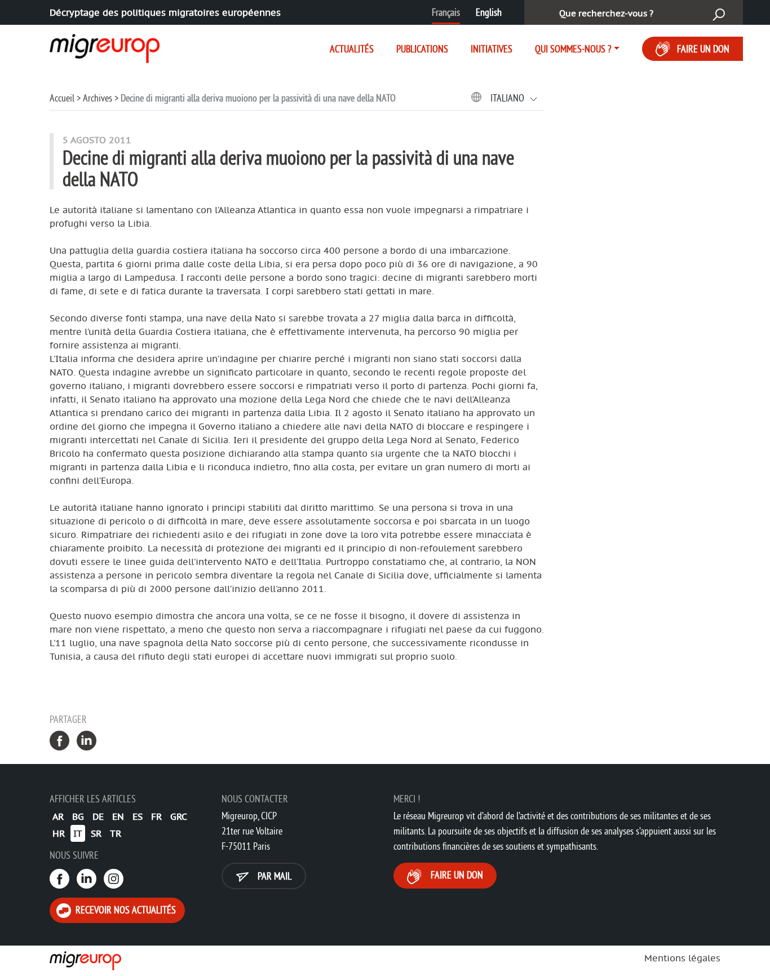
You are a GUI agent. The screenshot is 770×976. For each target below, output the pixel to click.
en (118, 816)
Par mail (273, 875)
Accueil (62, 97)
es (137, 816)
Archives (97, 97)
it (77, 833)
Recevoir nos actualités (124, 909)
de (98, 816)
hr (58, 833)
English (489, 12)
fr (156, 816)
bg (78, 816)
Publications (422, 48)
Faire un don (703, 48)
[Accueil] (94, 46)
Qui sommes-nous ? (573, 48)
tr (115, 833)
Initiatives (491, 48)
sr (96, 833)
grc (178, 816)
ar (58, 816)
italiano (508, 97)
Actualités (352, 48)
